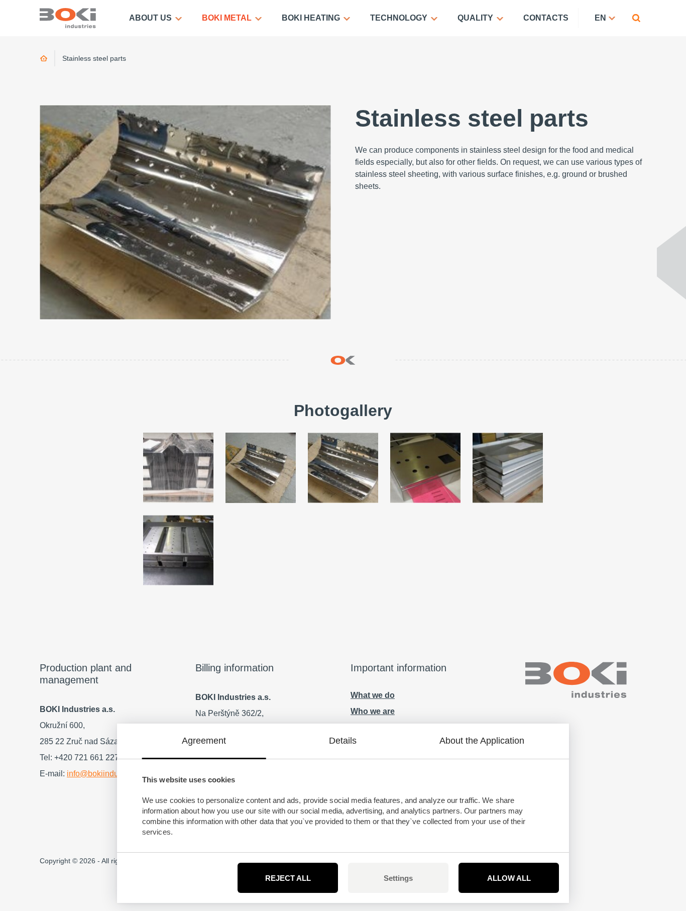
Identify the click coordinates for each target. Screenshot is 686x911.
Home (44, 58)
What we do (373, 695)
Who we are (373, 711)
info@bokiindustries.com (111, 773)
